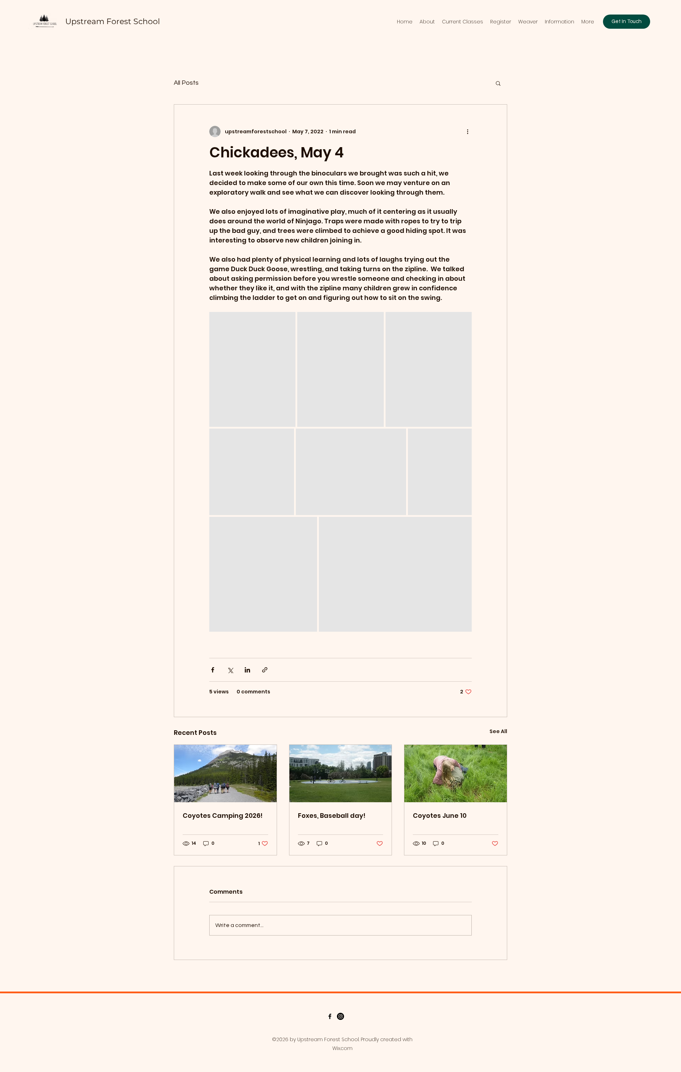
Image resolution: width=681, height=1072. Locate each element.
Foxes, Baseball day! (331, 815)
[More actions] (467, 131)
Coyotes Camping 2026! (222, 815)
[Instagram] (340, 1016)
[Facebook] (329, 1016)
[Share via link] (264, 669)
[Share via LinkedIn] (247, 669)
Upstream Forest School (112, 21)
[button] (498, 83)
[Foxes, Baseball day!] (340, 773)
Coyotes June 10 (439, 815)
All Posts (186, 82)
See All (498, 731)
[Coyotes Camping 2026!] (225, 773)
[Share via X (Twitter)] (230, 669)
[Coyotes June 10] (455, 773)
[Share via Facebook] (212, 669)
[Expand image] (252, 369)
